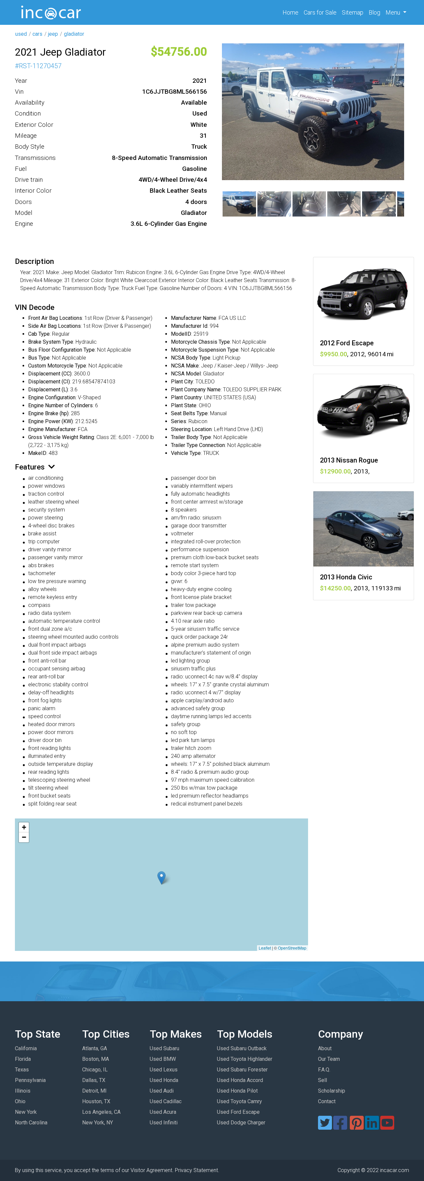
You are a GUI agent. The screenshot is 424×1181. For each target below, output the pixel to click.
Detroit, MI (94, 1091)
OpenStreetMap (292, 948)
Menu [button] (393, 12)
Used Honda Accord (240, 1080)
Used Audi (162, 1091)
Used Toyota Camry (239, 1101)
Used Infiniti (164, 1122)
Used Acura (163, 1112)
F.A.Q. (324, 1069)
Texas (22, 1069)
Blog (374, 12)
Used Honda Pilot (237, 1091)
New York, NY (97, 1122)
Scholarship (331, 1091)
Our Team (329, 1059)
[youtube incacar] (387, 1127)
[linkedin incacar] (372, 1127)
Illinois (22, 1091)
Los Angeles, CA (101, 1112)
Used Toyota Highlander (244, 1059)
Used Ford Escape (238, 1112)
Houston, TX (96, 1101)
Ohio (20, 1101)
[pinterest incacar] (357, 1127)
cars (37, 34)
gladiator (74, 34)
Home (292, 12)
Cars (320, 12)
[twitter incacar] (325, 1127)
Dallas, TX (93, 1080)
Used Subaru (164, 1048)
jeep (53, 34)
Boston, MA (95, 1059)
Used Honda (164, 1080)
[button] (161, 878)
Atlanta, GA (94, 1048)
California (26, 1048)
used (21, 34)
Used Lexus (164, 1069)
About (325, 1048)
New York (26, 1112)
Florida (23, 1059)
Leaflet (265, 948)
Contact (327, 1101)
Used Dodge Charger (241, 1122)
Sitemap (352, 12)
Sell (322, 1080)
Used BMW (163, 1059)
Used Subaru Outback (242, 1048)
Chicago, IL (95, 1069)
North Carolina (31, 1122)
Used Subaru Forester (242, 1069)
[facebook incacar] (340, 1127)
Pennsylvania (30, 1080)
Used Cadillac (166, 1101)
